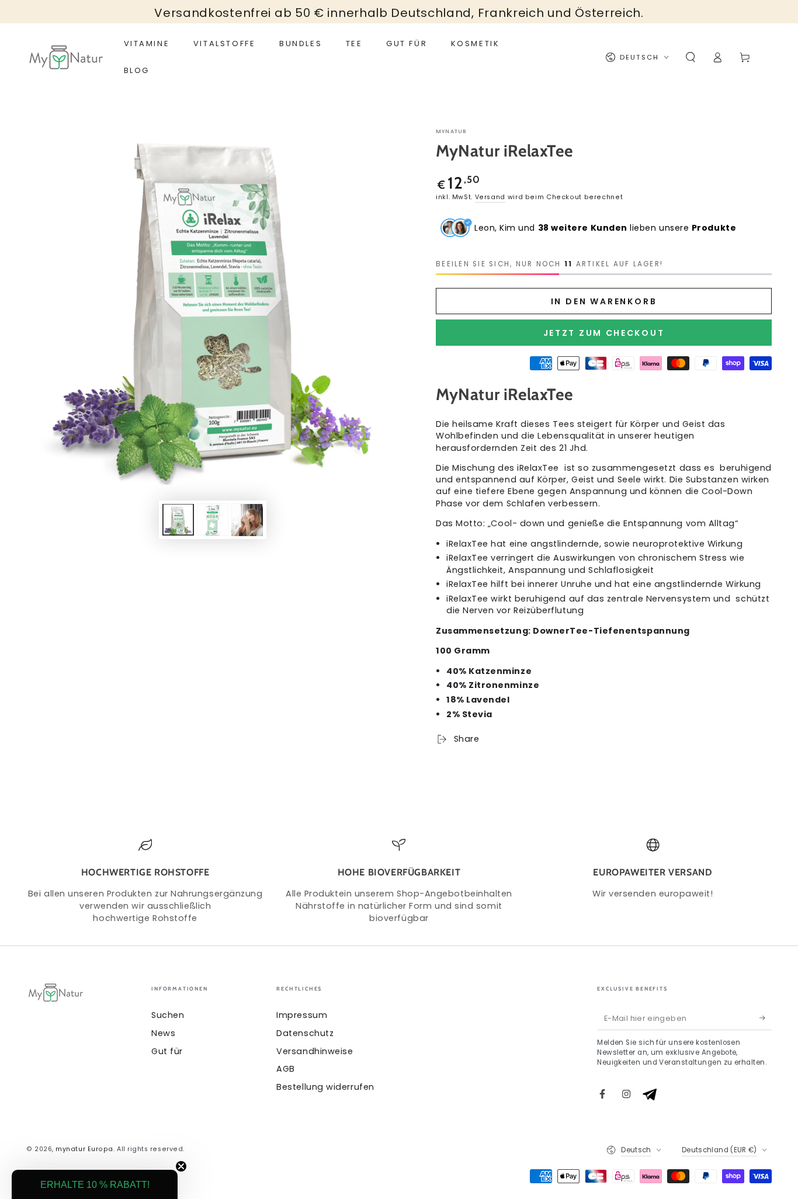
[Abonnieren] (765, 1018)
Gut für (167, 1051)
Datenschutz (305, 1033)
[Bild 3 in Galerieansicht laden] (247, 520)
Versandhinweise (314, 1051)
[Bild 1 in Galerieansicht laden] (178, 520)
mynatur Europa (84, 1149)
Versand (490, 197)
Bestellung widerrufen (325, 1087)
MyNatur (451, 131)
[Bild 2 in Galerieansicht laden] (212, 520)
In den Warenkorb (604, 301)
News (163, 1033)
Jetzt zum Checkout (604, 333)
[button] (690, 57)
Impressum (301, 1015)
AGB (285, 1069)
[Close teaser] (181, 1166)
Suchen (167, 1015)
